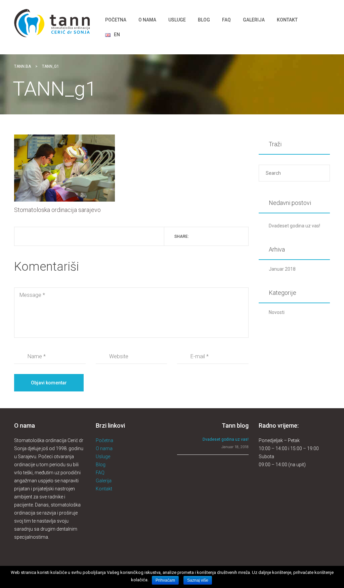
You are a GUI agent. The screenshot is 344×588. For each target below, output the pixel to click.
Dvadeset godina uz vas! (294, 225)
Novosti (277, 312)
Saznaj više (197, 580)
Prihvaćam (165, 580)
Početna (104, 440)
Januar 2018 (282, 269)
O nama (104, 448)
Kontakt (104, 488)
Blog (100, 464)
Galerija (104, 480)
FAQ (100, 472)
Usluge (103, 456)
